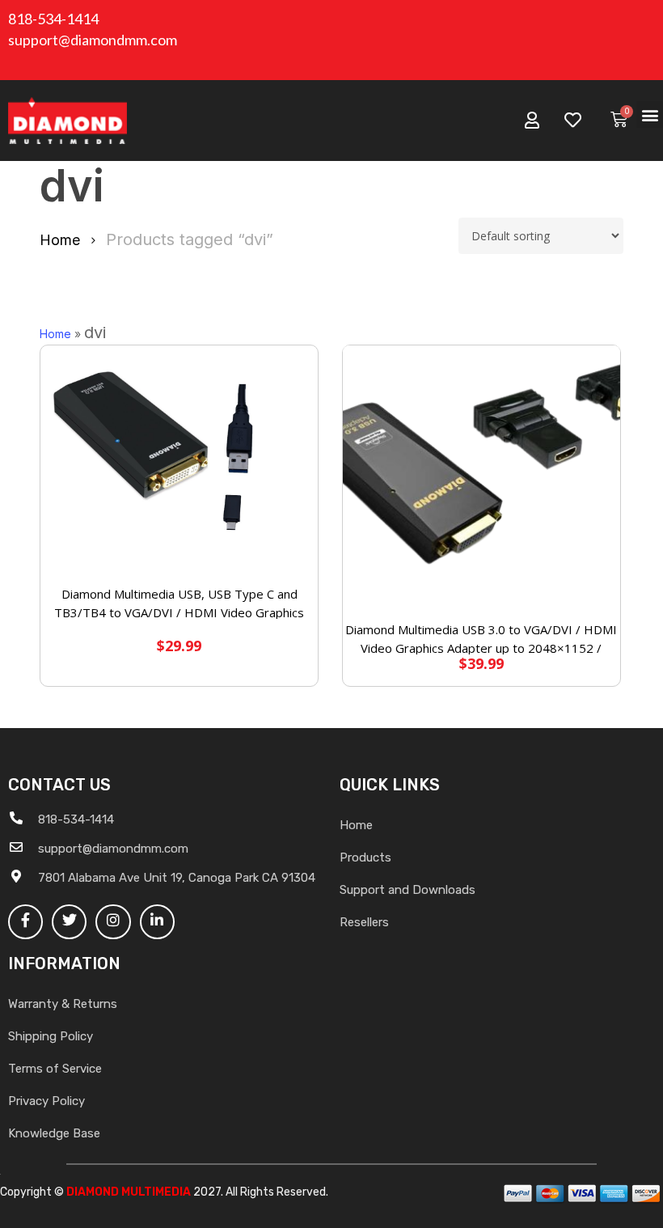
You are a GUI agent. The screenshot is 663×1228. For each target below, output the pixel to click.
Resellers (364, 922)
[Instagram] (112, 921)
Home (60, 239)
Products (365, 857)
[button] (649, 114)
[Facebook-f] (25, 921)
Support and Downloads (407, 890)
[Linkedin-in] (157, 921)
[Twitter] (69, 921)
